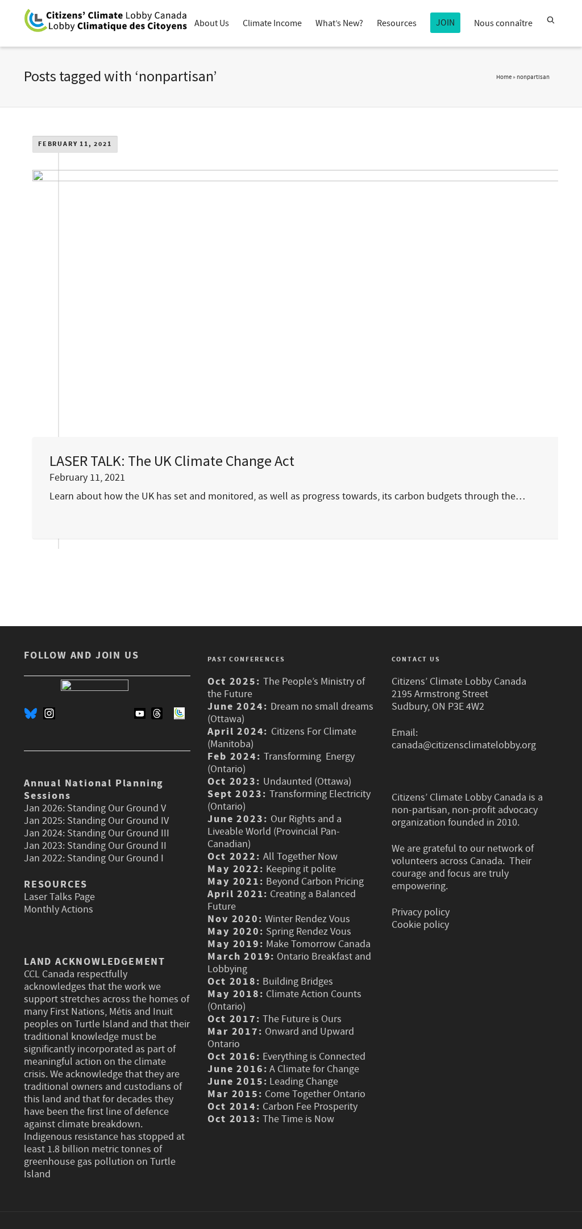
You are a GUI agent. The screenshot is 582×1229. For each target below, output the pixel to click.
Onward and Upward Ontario (280, 1038)
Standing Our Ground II (117, 845)
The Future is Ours (302, 1019)
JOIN (445, 22)
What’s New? (339, 23)
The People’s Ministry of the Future (286, 688)
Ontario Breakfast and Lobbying (289, 963)
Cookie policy (420, 924)
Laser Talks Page (59, 896)
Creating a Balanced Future (281, 900)
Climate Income (272, 23)
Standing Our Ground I (115, 858)
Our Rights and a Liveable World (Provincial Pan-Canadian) (274, 832)
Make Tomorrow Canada (318, 944)
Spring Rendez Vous (308, 931)
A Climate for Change (313, 1069)
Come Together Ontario (315, 1094)
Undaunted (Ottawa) (307, 781)
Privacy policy (421, 912)
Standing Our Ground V (116, 808)
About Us (211, 23)
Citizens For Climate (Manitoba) (281, 738)
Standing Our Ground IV (118, 820)
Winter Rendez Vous (307, 919)
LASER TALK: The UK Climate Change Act (171, 460)
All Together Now (300, 856)
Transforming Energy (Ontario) (281, 763)
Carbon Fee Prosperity (310, 1106)
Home (504, 77)
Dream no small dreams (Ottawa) (290, 713)
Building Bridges (298, 981)
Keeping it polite (300, 869)
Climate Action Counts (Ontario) (284, 1000)
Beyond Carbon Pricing (315, 881)
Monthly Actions (58, 909)
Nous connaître (503, 23)
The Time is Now (298, 1119)
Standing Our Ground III (118, 833)
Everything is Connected (314, 1056)
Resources (397, 23)
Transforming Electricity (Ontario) (289, 800)
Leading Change (303, 1081)
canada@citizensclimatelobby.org (464, 745)
